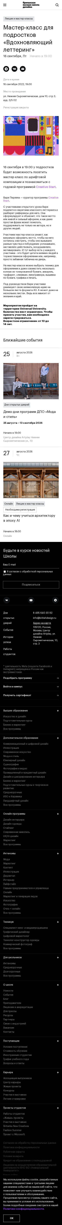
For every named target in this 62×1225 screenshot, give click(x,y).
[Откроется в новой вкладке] (6, 600)
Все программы (12, 729)
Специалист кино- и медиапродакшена (25, 928)
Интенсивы (9, 853)
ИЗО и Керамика (12, 796)
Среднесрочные (12, 792)
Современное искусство (17, 752)
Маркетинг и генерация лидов (20, 896)
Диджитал (9, 876)
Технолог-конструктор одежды (21, 940)
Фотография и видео (15, 769)
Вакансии (8, 1028)
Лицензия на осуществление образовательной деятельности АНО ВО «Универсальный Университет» (29, 1168)
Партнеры (9, 1019)
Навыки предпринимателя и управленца (26, 888)
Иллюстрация (11, 748)
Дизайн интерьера (13, 820)
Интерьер (8, 880)
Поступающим (11, 1041)
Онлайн (8, 504)
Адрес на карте (42, 623)
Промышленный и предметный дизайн (24, 773)
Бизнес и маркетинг (14, 725)
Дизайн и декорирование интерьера (24, 777)
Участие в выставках (14, 1095)
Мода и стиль (11, 756)
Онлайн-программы (14, 814)
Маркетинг (9, 840)
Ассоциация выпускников (17, 1078)
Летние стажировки (14, 1099)
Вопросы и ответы (13, 1063)
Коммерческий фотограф (17, 944)
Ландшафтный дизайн (15, 801)
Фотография (10, 905)
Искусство (9, 900)
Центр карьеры (12, 1082)
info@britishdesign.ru (44, 618)
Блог (6, 999)
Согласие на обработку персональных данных (29, 1143)
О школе (8, 985)
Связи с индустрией (14, 1024)
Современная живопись (16, 832)
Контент (8, 868)
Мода (6, 859)
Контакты (8, 1032)
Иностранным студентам (17, 1055)
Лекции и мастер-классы (19, 19)
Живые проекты (12, 1086)
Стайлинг (8, 828)
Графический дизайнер (16, 932)
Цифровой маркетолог (16, 936)
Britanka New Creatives (16, 1126)
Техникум (8, 922)
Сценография (11, 764)
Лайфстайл (9, 884)
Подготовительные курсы (17, 721)
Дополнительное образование (20, 738)
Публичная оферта (14, 1152)
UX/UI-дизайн (10, 836)
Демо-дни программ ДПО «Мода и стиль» (29, 414)
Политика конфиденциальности (21, 1147)
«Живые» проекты (13, 1118)
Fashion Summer (12, 1130)
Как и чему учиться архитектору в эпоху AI (29, 518)
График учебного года (16, 1059)
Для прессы (10, 1011)
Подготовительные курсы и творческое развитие (25, 787)
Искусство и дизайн (14, 717)
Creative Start (46, 186)
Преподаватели (12, 1003)
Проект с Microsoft (14, 1134)
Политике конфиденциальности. (23, 1209)
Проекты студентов (14, 1108)
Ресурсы (8, 1015)
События (8, 630)
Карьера (8, 1072)
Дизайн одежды (12, 824)
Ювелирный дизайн (14, 760)
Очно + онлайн (11, 909)
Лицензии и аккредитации (18, 1007)
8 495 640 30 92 (42, 613)
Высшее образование (15, 711)
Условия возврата (13, 1156)
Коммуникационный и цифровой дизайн (25, 744)
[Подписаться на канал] (6, 69)
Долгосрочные (11, 972)
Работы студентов (9, 651)
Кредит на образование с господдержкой (27, 1161)
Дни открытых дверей (16, 405)
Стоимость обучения (15, 1051)
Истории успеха (8, 639)
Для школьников (12, 957)
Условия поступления (15, 1047)
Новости (8, 991)
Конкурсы (8, 1091)
